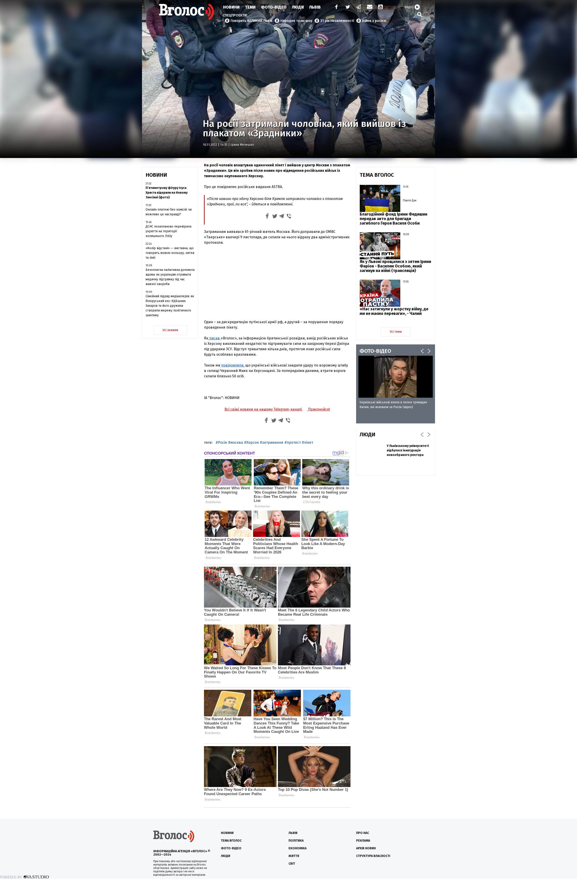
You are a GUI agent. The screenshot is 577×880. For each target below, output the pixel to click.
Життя (293, 856)
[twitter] (347, 7)
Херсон (252, 442)
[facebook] (335, 7)
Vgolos (186, 11)
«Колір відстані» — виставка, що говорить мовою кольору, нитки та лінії (170, 253)
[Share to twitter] (274, 216)
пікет (308, 442)
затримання (272, 442)
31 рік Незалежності (337, 21)
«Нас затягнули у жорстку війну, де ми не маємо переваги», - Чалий (394, 311)
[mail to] (369, 7)
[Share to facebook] (267, 216)
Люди (298, 7)
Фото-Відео (273, 7)
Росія (222, 442)
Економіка (297, 848)
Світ (291, 864)
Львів (315, 7)
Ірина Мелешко (242, 145)
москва (236, 442)
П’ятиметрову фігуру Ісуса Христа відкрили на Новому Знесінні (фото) (167, 192)
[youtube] (381, 7)
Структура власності (373, 856)
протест (294, 442)
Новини (231, 7)
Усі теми (396, 332)
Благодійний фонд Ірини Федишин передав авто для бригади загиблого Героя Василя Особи (393, 218)
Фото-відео (231, 848)
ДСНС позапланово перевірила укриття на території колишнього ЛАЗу (168, 231)
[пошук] (419, 14)
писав (214, 338)
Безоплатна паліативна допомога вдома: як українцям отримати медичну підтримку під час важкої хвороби (170, 277)
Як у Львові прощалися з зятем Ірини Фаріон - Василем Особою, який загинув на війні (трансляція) (395, 266)
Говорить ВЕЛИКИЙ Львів (251, 21)
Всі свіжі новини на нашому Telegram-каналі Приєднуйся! (277, 409)
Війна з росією (374, 21)
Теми (250, 7)
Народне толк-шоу (296, 21)
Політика (296, 841)
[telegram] (359, 7)
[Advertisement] (277, 282)
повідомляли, (233, 365)
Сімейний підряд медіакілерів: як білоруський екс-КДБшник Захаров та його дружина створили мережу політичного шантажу (170, 305)
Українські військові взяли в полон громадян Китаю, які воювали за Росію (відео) (393, 404)
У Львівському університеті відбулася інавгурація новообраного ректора (408, 450)
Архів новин (366, 848)
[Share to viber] (289, 216)
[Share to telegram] (281, 216)
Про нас (362, 833)
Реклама (363, 841)
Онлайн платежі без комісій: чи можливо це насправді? (169, 212)
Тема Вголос (231, 841)
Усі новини (170, 330)
